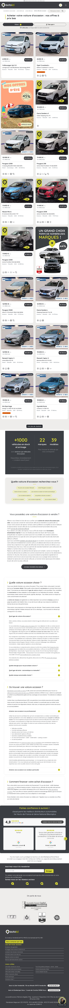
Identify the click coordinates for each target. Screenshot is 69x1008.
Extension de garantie (11, 947)
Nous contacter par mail (14, 942)
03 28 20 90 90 (54, 990)
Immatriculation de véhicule (13, 954)
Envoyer (49, 871)
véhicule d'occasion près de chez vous (18, 693)
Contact (61, 997)
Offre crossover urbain (11, 974)
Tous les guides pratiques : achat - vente (47, 966)
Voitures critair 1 (9, 979)
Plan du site (54, 997)
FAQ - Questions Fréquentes (37, 997)
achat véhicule (20, 10)
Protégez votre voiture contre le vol (15, 949)
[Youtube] (27, 883)
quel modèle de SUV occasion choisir (30, 654)
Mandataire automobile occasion (16, 690)
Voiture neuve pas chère (42, 969)
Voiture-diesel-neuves (41, 971)
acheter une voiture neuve (28, 541)
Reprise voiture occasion (12, 957)
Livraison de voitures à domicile (14, 952)
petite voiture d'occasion (28, 626)
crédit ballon (10, 787)
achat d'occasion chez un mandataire (31, 742)
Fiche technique (9, 976)
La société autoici (10, 997)
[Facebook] (12, 883)
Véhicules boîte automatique (13, 969)
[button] (60, 5)
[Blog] (41, 883)
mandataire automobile (9, 10)
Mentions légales (22, 997)
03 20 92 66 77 (53, 985)
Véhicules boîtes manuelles (12, 971)
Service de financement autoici (13, 959)
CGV (48, 997)
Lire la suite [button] (50, 838)
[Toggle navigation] (66, 5)
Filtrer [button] (18, 24)
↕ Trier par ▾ (50, 24)
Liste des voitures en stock (12, 966)
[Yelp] (56, 883)
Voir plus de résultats (34, 426)
